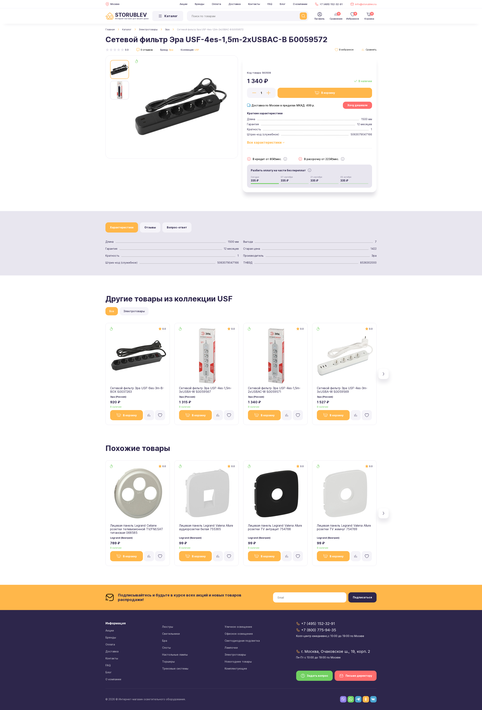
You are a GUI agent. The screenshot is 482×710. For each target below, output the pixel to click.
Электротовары (148, 29)
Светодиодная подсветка (242, 640)
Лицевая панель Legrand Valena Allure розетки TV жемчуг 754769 (344, 527)
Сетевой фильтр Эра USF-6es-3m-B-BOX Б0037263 (137, 390)
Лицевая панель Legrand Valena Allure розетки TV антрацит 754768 (275, 527)
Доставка (235, 3)
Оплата (216, 3)
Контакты (254, 3)
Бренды (199, 3)
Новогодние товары (238, 661)
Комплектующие (236, 668)
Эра (167, 29)
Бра (164, 640)
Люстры (167, 626)
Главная (110, 29)
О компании (300, 3)
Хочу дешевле (357, 105)
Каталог (126, 29)
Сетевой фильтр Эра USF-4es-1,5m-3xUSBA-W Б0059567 (205, 390)
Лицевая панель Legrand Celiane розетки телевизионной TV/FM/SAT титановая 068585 (136, 529)
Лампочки (231, 647)
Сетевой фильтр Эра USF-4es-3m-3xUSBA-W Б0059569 (342, 390)
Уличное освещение (238, 626)
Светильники (171, 633)
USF (196, 49)
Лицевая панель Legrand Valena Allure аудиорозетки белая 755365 (206, 527)
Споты (166, 647)
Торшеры (168, 661)
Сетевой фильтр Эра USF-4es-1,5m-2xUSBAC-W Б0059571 (274, 390)
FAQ (270, 3)
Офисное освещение (239, 633)
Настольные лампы (175, 654)
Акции (183, 3)
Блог (282, 3)
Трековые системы (175, 668)
